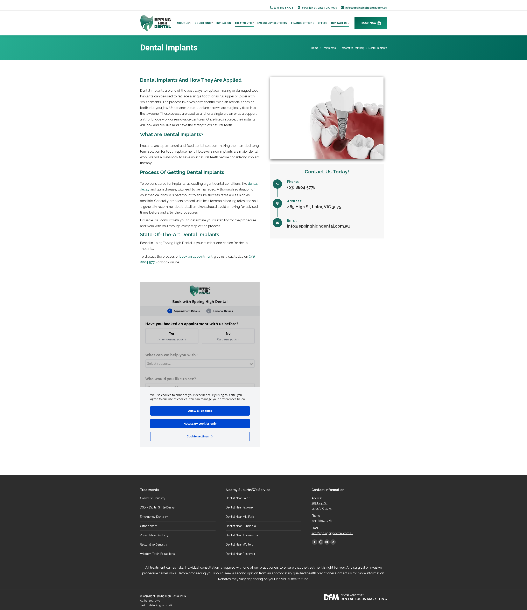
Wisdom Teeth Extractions (157, 553)
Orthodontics (148, 526)
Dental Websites (350, 595)
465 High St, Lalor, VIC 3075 (319, 7)
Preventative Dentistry (154, 535)
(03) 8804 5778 (283, 7)
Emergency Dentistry (154, 516)
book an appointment (196, 256)
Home (314, 47)
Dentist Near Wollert (239, 544)
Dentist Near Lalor (238, 498)
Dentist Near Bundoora (241, 526)
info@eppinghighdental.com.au (366, 7)
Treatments (329, 47)
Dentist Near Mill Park (240, 516)
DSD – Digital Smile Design (158, 507)
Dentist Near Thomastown (243, 535)
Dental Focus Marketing (363, 599)
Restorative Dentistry (352, 47)
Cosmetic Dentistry (152, 498)
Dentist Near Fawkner (240, 507)
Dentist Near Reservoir (240, 553)
